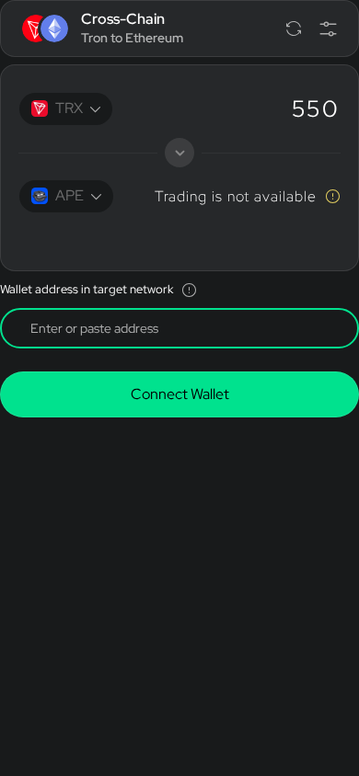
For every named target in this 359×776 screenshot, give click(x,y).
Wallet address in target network (86, 289)
